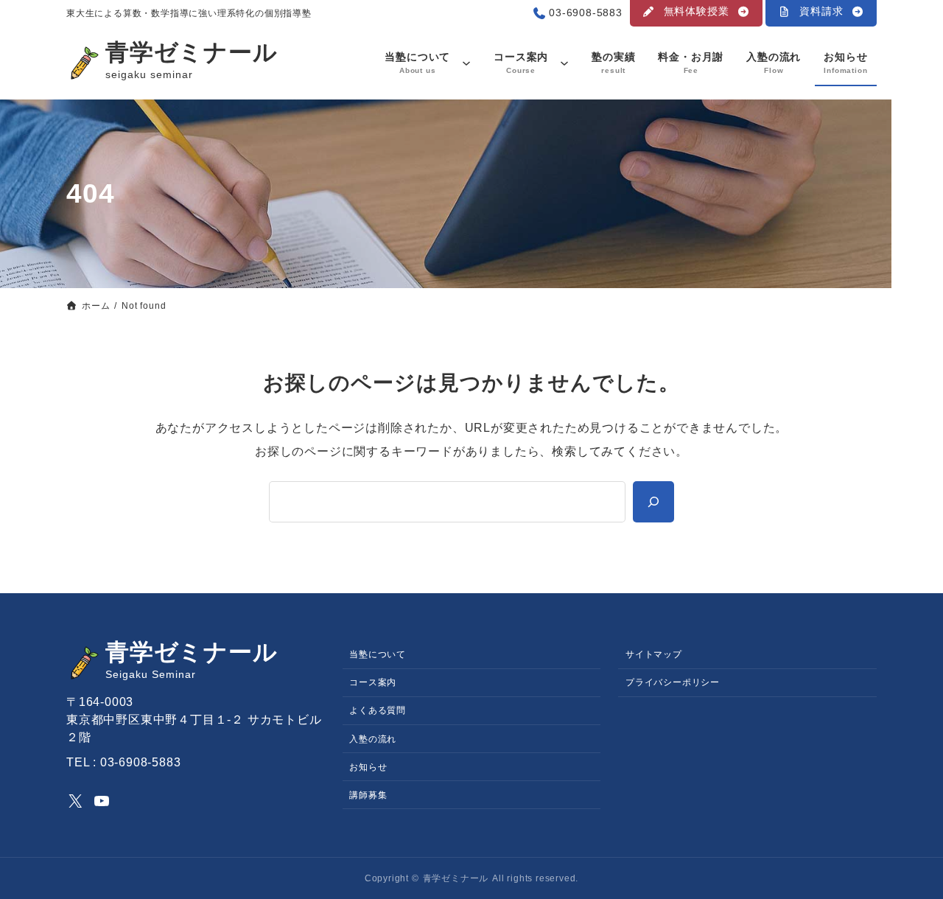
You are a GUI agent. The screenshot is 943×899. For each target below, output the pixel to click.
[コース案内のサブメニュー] (564, 62)
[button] (696, 13)
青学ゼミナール (191, 52)
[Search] (653, 501)
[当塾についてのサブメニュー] (466, 62)
